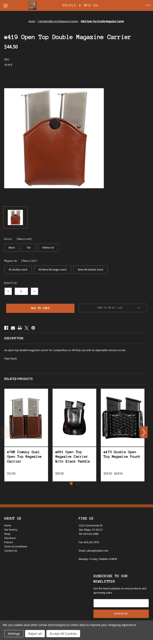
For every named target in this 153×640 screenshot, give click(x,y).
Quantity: (11, 282)
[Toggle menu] (5, 5)
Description (13, 338)
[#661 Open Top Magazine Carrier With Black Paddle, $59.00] (74, 418)
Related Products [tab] (18, 379)
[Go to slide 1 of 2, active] (71, 483)
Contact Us (10, 550)
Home (7, 525)
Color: (18, 238)
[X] (26, 328)
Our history (11, 529)
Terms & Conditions (15, 546)
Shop (7, 534)
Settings (14, 633)
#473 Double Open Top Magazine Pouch (122, 454)
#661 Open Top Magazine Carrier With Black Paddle (72, 456)
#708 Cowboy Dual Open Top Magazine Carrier (24, 456)
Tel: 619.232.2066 (88, 534)
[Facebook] (6, 328)
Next (144, 432)
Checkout (10, 538)
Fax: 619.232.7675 (89, 542)
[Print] (20, 328)
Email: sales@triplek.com (93, 550)
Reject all (35, 633)
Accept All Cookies (63, 633)
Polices (8, 542)
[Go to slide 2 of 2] (77, 483)
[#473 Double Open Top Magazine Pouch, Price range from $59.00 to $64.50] (122, 418)
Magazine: (20, 260)
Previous (5, 432)
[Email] (13, 328)
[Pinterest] (33, 328)
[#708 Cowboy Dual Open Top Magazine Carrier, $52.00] (26, 418)
